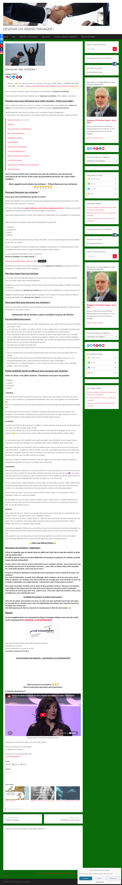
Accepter (85, 878)
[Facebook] (1, 35)
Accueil (5, 37)
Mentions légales (100, 882)
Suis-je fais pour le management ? (19, 129)
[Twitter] (10, 77)
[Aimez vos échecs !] (17, 793)
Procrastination (12, 142)
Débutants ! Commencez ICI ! (28, 37)
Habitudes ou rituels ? (15, 138)
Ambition (10, 124)
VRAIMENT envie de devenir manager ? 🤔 (42, 800)
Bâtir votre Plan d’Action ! (16, 133)
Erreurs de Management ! (16, 151)
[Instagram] (7, 77)
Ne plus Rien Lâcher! (14, 160)
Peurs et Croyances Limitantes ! (18, 156)
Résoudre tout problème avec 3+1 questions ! (23, 165)
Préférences (113, 878)
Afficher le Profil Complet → (96, 138)
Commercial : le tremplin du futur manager (68, 800)
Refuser (99, 878)
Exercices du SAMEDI (88, 37)
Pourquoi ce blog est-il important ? (65, 37)
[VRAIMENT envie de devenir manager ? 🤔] (43, 793)
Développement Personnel (15, 809)
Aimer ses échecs (13, 169)
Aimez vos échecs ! (10, 800)
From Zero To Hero (14, 120)
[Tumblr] (20, 77)
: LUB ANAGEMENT (38, 620)
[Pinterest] (17, 77)
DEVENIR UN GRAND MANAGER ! (28, 29)
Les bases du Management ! (17, 147)
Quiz (13, 37)
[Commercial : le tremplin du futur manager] (68, 793)
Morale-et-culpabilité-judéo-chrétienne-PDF (21, 261)
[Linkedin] (13, 77)
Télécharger (42, 261)
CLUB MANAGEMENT (12, 756)
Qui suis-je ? (46, 37)
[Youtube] (103, 148)
